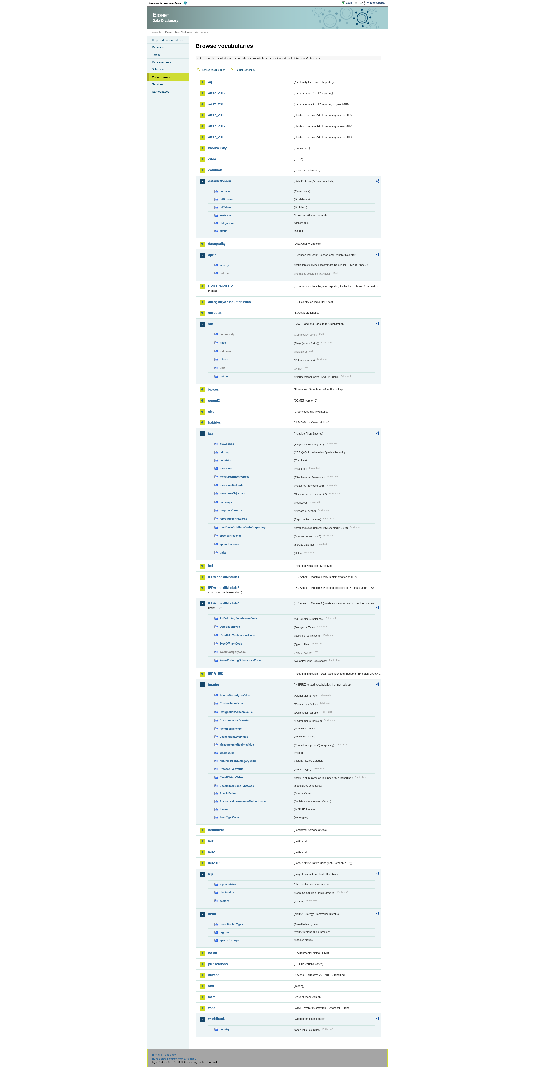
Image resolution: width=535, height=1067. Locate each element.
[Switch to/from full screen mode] (362, 3)
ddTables (225, 207)
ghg (211, 411)
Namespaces (160, 91)
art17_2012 (216, 126)
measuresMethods (231, 485)
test (211, 986)
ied (210, 566)
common (215, 170)
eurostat (214, 313)
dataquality (217, 244)
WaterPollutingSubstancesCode (240, 660)
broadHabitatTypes (232, 924)
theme (224, 809)
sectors (224, 900)
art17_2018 (216, 137)
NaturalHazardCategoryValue (238, 761)
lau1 (211, 841)
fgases (213, 389)
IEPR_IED (216, 674)
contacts (225, 191)
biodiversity (217, 148)
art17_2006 (216, 115)
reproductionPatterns (233, 518)
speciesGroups (229, 940)
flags (223, 342)
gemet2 (214, 400)
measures (226, 468)
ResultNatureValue (231, 777)
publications (218, 964)
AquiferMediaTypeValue (235, 695)
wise (211, 1008)
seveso (214, 975)
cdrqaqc (225, 452)
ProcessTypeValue (231, 768)
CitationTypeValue (231, 703)
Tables (156, 54)
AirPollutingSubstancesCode (238, 618)
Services (157, 84)
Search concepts (245, 70)
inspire (213, 684)
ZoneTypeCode (229, 817)
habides (214, 422)
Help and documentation (168, 40)
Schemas (158, 69)
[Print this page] (356, 3)
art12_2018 (216, 104)
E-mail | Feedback (164, 1054)
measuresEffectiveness (234, 476)
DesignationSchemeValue (236, 712)
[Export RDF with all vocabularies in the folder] (377, 181)
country (224, 1029)
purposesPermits (231, 510)
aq (210, 82)
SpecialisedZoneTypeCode (237, 785)
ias (210, 433)
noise (212, 953)
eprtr (212, 255)
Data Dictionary (183, 32)
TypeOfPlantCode (231, 643)
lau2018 (214, 863)
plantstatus (227, 892)
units (223, 552)
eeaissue (225, 215)
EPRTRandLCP (220, 286)
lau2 (211, 852)
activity (224, 265)
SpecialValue (228, 793)
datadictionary (219, 181)
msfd (212, 914)
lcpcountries (228, 884)
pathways (226, 502)
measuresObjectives (233, 493)
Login (349, 2)
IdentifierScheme (231, 728)
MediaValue (227, 753)
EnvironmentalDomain (234, 720)
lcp (210, 874)
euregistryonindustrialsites (229, 302)
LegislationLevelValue (234, 736)
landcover (216, 830)
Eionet (168, 32)
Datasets (158, 47)
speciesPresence (230, 535)
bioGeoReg (227, 443)
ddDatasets (227, 199)
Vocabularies (161, 77)
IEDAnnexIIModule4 (223, 603)
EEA (169, 3)
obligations (227, 223)
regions (224, 932)
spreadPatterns (229, 544)
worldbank (216, 1019)
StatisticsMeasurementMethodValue (243, 801)
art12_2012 (216, 93)
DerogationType (230, 626)
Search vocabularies (213, 70)
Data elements (161, 62)
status (223, 231)
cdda (212, 159)
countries (226, 460)
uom (211, 997)
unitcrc (224, 376)
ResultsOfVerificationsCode (237, 635)
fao (210, 324)
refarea (224, 359)
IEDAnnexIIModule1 (223, 577)
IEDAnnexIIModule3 (223, 588)
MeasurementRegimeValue (237, 744)
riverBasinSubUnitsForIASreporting (243, 527)
